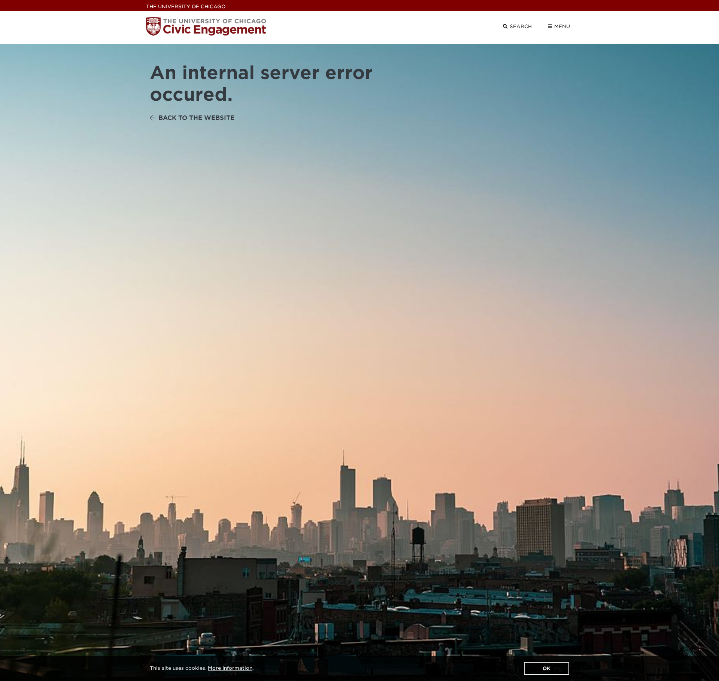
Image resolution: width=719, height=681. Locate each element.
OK (546, 668)
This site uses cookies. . (202, 668)
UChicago (185, 6)
